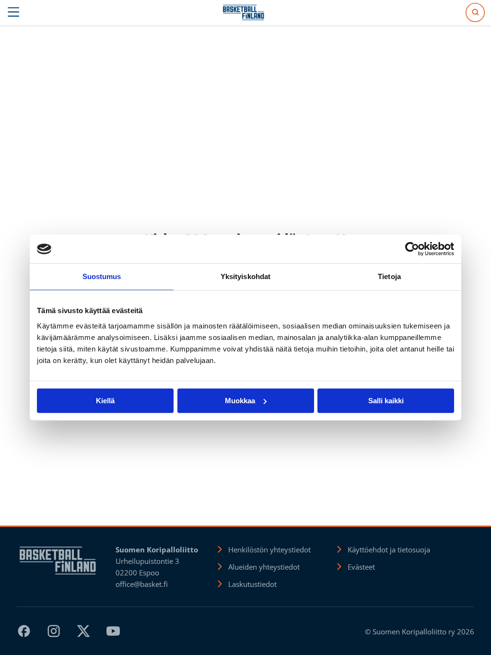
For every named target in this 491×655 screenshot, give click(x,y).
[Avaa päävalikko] (13, 12)
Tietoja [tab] (389, 276)
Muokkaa (240, 401)
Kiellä (105, 401)
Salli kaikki (386, 401)
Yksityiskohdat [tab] (245, 276)
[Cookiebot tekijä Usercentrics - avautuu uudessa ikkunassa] (412, 249)
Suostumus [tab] (101, 276)
